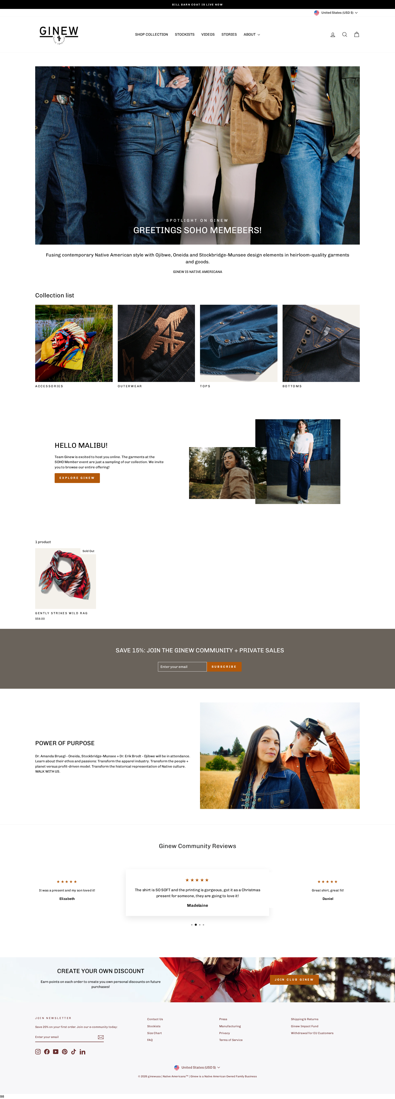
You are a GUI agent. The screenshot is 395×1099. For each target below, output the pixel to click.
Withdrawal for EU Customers (312, 1033)
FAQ (150, 1040)
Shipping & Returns (304, 1019)
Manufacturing (230, 1026)
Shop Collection (151, 34)
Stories (229, 34)
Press (223, 1019)
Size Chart (154, 1033)
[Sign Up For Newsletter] (101, 1037)
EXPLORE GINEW (77, 478)
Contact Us (155, 1019)
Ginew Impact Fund (304, 1026)
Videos (208, 34)
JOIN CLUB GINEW (294, 979)
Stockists (185, 34)
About (250, 34)
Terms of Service (231, 1040)
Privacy (224, 1033)
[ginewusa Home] (59, 34)
